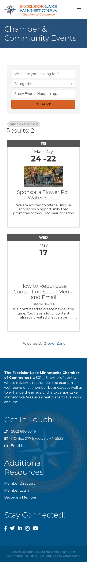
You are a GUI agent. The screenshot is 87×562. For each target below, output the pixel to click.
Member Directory (19, 483)
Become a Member (20, 497)
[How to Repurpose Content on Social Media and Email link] (43, 269)
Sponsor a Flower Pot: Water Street (43, 195)
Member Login (16, 490)
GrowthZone (54, 344)
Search (45, 104)
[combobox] (43, 84)
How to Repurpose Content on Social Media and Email (44, 291)
